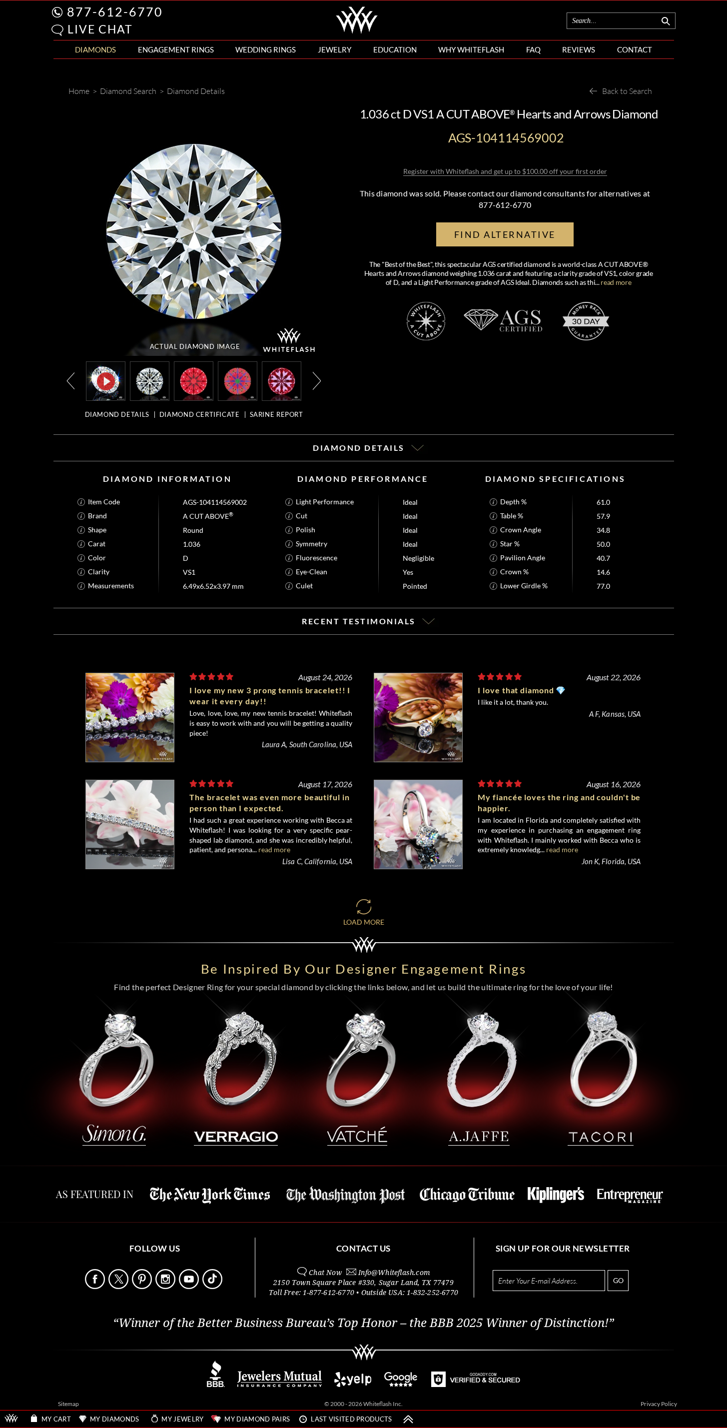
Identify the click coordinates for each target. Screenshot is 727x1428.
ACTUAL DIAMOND (195, 346)
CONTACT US (363, 1248)
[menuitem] (95, 49)
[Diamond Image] (149, 380)
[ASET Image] (237, 380)
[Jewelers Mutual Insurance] (279, 1384)
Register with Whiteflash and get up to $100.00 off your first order (505, 171)
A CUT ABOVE (208, 516)
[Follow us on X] (119, 1286)
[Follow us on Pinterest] (143, 1286)
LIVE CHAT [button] (100, 29)
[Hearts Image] (281, 380)
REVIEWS (578, 49)
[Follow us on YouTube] (190, 1286)
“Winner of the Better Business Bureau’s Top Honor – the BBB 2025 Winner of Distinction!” (363, 1323)
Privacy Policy (659, 1404)
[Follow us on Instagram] (166, 1286)
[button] (57, 30)
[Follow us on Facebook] (96, 1286)
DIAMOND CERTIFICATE (199, 414)
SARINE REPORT (276, 414)
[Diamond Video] (106, 381)
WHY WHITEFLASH (471, 49)
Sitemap (68, 1404)
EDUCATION (395, 49)
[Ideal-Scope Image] (193, 380)
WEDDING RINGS (265, 49)
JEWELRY (334, 49)
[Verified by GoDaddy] (475, 1384)
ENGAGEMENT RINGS (176, 49)
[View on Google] (401, 1384)
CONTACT (634, 49)
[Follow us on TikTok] (213, 1286)
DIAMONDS (95, 49)
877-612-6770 (115, 11)
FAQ (533, 49)
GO (618, 1280)
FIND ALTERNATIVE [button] (505, 234)
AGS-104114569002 (215, 502)
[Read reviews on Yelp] (352, 1384)
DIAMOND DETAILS (117, 414)
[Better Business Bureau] (216, 1384)
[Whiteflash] (357, 31)
